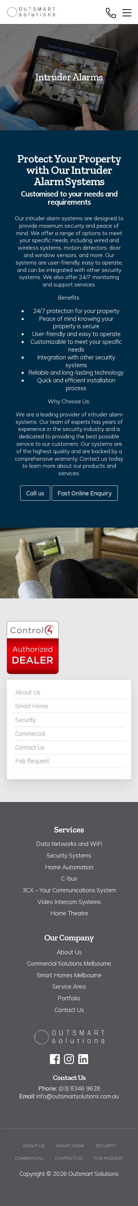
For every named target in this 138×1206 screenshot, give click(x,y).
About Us (27, 692)
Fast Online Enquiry (85, 493)
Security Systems (69, 855)
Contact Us (30, 747)
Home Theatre (69, 913)
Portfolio (69, 998)
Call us (35, 493)
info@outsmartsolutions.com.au (77, 1096)
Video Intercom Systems (69, 901)
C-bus (69, 878)
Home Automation (69, 867)
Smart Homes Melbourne (69, 975)
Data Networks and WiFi (69, 843)
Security (25, 719)
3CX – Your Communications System (69, 890)
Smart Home (31, 706)
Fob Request (32, 760)
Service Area (69, 986)
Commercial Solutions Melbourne (69, 963)
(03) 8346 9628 (79, 1088)
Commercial (30, 733)
